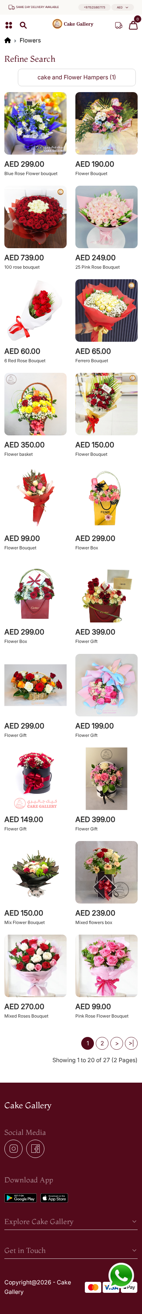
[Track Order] (118, 25)
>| (131, 1043)
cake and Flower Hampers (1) (77, 77)
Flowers (30, 40)
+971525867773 (94, 7)
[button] (123, 7)
